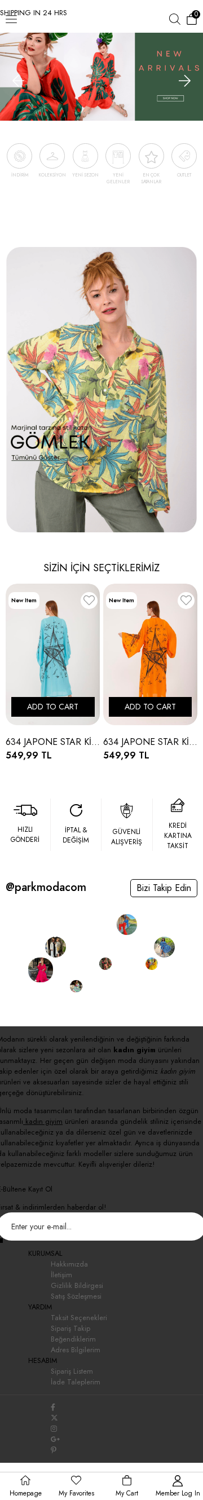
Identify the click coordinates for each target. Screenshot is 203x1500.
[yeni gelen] (101, 73)
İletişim (61, 1274)
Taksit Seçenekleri (79, 1317)
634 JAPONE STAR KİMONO (53, 742)
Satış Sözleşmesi (76, 1296)
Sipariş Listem (72, 1371)
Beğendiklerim (73, 1339)
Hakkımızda (69, 1264)
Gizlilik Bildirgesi (77, 1285)
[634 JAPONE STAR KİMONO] (53, 654)
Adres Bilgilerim (75, 1349)
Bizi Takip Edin (163, 887)
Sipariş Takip (70, 1328)
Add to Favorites (89, 602)
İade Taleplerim (75, 1382)
